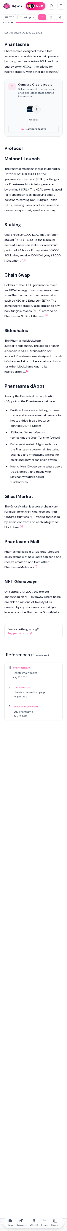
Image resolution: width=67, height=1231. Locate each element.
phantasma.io (21, 667)
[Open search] (51, 6)
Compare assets (35, 129)
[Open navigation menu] (61, 6)
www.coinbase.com (26, 706)
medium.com (22, 687)
